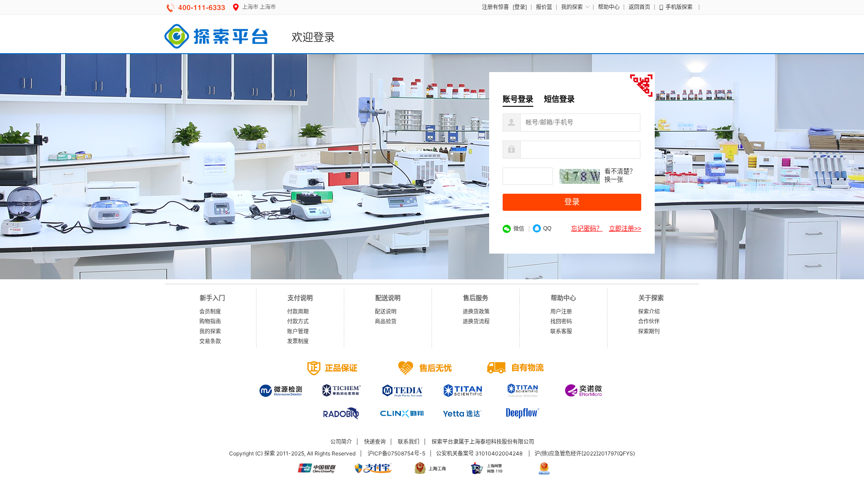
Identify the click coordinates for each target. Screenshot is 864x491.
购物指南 (210, 321)
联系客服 (561, 331)
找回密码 (561, 321)
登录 (572, 202)
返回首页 (639, 7)
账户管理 (298, 331)
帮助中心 (609, 7)
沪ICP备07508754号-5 (396, 453)
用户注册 (561, 311)
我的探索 (572, 7)
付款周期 (298, 311)
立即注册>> (625, 228)
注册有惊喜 (495, 7)
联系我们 (408, 441)
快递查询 (375, 441)
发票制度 (298, 341)
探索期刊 (649, 331)
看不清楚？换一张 (620, 175)
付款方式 (298, 321)
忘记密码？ (587, 228)
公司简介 (341, 441)
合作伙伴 (649, 321)
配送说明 (385, 311)
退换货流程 (476, 321)
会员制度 (210, 311)
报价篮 (544, 7)
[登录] (520, 7)
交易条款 (210, 341)
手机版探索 (679, 7)
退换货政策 (476, 311)
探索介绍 (649, 311)
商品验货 (385, 321)
